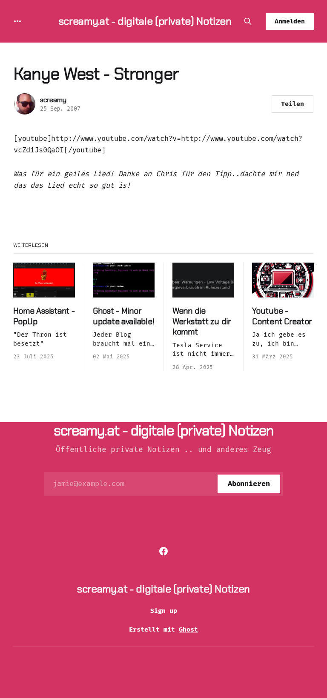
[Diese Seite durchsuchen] (248, 21)
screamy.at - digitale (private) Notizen (145, 21)
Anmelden (290, 21)
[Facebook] (163, 551)
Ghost (188, 629)
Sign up (163, 611)
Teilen (292, 104)
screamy (53, 99)
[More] (17, 21)
